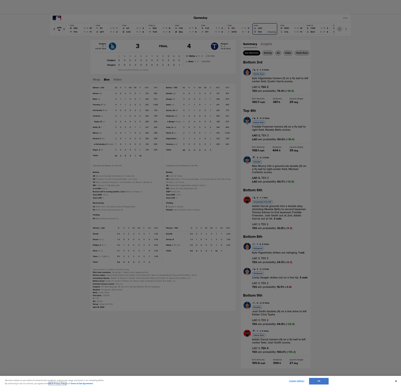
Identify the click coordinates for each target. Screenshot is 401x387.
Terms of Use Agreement (81, 383)
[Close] (396, 381)
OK (319, 381)
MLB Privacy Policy (57, 383)
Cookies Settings (296, 381)
